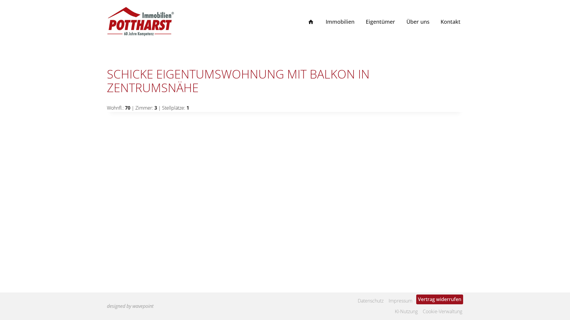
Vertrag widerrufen (439, 299)
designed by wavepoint (130, 306)
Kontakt (450, 21)
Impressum (400, 300)
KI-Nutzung (406, 311)
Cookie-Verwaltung (442, 311)
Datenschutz (371, 300)
